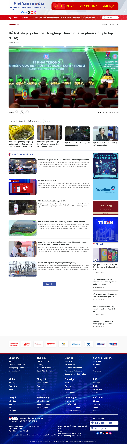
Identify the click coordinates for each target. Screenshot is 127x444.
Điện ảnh (96, 368)
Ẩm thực (12, 407)
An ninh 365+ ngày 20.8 (47, 180)
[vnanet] (101, 344)
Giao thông (13, 386)
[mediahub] (88, 344)
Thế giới (41, 357)
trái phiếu (47, 121)
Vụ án (39, 386)
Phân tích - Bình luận (44, 368)
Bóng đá (96, 401)
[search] (104, 17)
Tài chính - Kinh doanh (73, 368)
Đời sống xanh (42, 407)
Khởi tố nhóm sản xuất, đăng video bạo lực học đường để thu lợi (104, 308)
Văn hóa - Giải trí (102, 357)
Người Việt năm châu (45, 371)
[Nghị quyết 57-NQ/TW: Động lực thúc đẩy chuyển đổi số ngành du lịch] (105, 255)
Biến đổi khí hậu (43, 401)
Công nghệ (70, 397)
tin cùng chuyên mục (23, 154)
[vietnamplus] (26, 344)
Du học (67, 389)
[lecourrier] (14, 344)
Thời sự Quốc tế (43, 361)
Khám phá (12, 411)
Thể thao (98, 397)
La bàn (95, 392)
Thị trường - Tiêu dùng (73, 371)
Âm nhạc (96, 365)
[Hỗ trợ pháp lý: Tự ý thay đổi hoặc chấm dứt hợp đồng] (105, 133)
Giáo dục (70, 379)
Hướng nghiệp (70, 392)
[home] (10, 17)
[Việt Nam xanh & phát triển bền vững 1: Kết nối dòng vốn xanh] (23, 228)
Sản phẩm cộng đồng (73, 411)
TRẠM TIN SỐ (26, 17)
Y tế (95, 379)
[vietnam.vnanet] (39, 344)
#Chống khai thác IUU (87, 17)
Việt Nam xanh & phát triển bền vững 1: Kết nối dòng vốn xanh (61, 221)
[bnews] (51, 344)
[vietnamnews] (63, 344)
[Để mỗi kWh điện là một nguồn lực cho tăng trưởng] (23, 269)
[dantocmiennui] (76, 344)
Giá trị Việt (97, 361)
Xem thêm (49, 284)
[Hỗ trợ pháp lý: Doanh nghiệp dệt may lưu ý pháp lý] (77, 133)
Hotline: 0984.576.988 (103, 423)
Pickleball (96, 404)
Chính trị (14, 357)
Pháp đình (40, 389)
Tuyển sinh (69, 386)
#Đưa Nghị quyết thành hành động (44, 17)
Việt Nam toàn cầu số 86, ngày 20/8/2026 (53, 201)
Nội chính (12, 361)
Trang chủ (104, 24)
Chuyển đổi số (70, 404)
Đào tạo (68, 383)
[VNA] (22, 12)
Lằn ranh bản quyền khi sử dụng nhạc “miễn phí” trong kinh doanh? (63, 160)
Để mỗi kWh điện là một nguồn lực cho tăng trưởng (57, 263)
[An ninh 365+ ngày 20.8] (23, 187)
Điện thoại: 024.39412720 (104, 429)
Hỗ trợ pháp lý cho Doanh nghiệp (28, 121)
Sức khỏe (96, 383)
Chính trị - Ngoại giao (17, 365)
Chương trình (14, 24)
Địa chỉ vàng (97, 389)
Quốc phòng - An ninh (17, 368)
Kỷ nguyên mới (14, 371)
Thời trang (97, 371)
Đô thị (11, 389)
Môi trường (43, 397)
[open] (122, 17)
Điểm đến (12, 401)
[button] (104, 240)
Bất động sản (70, 365)
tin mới (99, 244)
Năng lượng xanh (43, 404)
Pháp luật (42, 379)
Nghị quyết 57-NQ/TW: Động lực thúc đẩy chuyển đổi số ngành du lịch (105, 266)
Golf (94, 411)
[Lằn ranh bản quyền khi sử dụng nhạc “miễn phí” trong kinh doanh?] (23, 166)
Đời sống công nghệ (72, 407)
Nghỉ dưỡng (13, 404)
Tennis (95, 407)
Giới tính (96, 386)
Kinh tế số (68, 361)
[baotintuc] (113, 344)
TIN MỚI (16, 17)
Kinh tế (69, 357)
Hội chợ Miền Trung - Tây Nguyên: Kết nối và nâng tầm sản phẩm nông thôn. (105, 281)
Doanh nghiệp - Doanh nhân (75, 374)
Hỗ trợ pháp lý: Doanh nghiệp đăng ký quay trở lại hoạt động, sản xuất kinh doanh (48, 144)
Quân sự (40, 365)
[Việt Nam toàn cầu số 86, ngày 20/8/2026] (23, 207)
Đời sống (12, 383)
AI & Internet (69, 401)
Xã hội (12, 379)
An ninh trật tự (42, 383)
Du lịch (12, 397)
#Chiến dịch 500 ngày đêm (67, 17)
